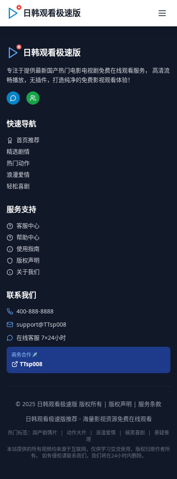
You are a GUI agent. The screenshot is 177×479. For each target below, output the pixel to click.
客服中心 (28, 225)
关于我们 (28, 272)
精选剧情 (18, 151)
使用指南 (28, 248)
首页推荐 (28, 140)
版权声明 (28, 260)
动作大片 (76, 432)
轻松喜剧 (18, 186)
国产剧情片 (45, 432)
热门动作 (18, 163)
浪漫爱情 (18, 174)
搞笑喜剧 (135, 432)
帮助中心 (28, 237)
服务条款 (149, 404)
